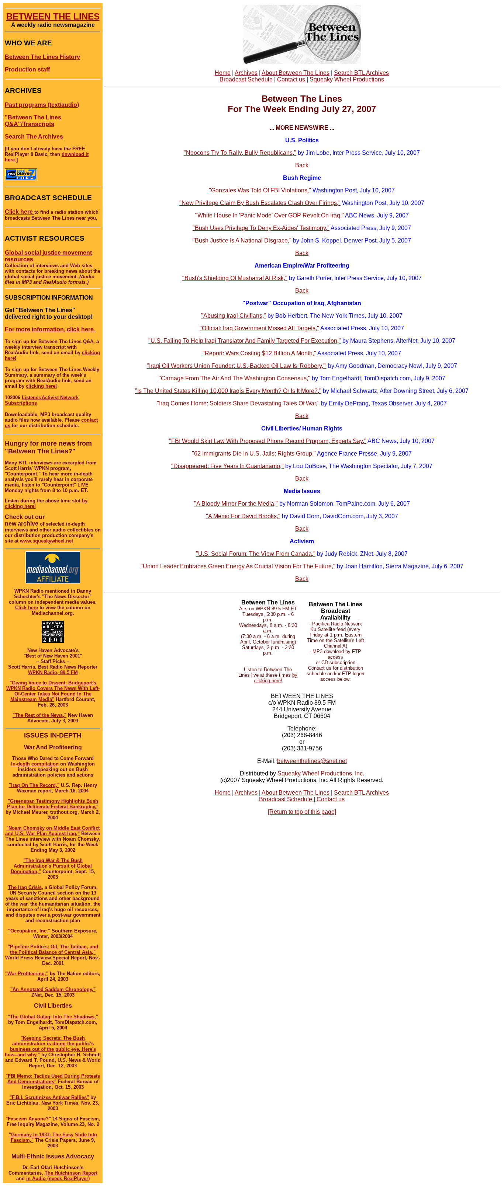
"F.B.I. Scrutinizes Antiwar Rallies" (49, 1097)
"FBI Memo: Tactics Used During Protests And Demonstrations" (53, 1078)
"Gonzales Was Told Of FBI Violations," (260, 190)
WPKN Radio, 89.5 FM (53, 672)
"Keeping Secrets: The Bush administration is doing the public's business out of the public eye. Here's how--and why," (50, 1046)
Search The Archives (34, 136)
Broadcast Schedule (247, 79)
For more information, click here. (50, 329)
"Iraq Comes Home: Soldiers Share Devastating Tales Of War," (238, 403)
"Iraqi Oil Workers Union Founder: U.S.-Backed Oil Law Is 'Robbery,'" (237, 366)
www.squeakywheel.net (46, 541)
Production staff (27, 69)
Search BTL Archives (361, 73)
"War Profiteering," (26, 973)
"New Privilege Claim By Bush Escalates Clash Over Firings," (260, 203)
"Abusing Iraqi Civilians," (233, 316)
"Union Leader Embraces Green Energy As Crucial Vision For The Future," (238, 566)
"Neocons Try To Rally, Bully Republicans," (240, 153)
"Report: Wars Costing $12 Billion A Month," (259, 353)
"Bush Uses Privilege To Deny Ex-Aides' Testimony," (261, 228)
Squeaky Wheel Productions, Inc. (320, 773)
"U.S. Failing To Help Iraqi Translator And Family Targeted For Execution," (244, 341)
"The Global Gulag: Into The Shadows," (53, 1016)
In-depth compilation (35, 764)
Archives (246, 73)
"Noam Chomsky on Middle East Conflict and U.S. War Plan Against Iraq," (52, 830)
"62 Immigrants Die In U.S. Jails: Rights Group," (254, 453)
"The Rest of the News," (39, 715)
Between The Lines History (42, 57)
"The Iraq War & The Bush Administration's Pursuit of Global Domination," (51, 866)
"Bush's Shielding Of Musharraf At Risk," (234, 278)
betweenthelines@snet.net (312, 761)
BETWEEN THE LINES (53, 16)
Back (301, 165)
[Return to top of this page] (302, 812)
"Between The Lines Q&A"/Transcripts (33, 120)
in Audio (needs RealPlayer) (58, 1178)
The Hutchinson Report (71, 1173)
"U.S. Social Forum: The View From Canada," (255, 554)
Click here (19, 212)
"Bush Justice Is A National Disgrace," (242, 240)
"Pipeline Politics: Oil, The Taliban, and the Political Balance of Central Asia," (53, 949)
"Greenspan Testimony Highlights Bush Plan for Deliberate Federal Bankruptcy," (53, 803)
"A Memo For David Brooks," (243, 516)
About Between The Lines (295, 73)
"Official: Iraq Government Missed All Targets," (259, 328)
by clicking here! (276, 677)
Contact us (291, 79)
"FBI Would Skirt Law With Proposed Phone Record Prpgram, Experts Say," (267, 441)
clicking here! (41, 386)
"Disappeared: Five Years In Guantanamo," (227, 466)
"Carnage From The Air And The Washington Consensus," (234, 378)
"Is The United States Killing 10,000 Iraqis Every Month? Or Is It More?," (228, 391)
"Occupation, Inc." (29, 931)
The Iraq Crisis (25, 887)
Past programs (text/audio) (42, 105)
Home (223, 73)
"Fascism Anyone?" (28, 1119)
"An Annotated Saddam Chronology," (53, 989)
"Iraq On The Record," (34, 785)
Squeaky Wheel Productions (347, 79)
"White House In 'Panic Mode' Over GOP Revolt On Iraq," (269, 215)
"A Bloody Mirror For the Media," (236, 504)
